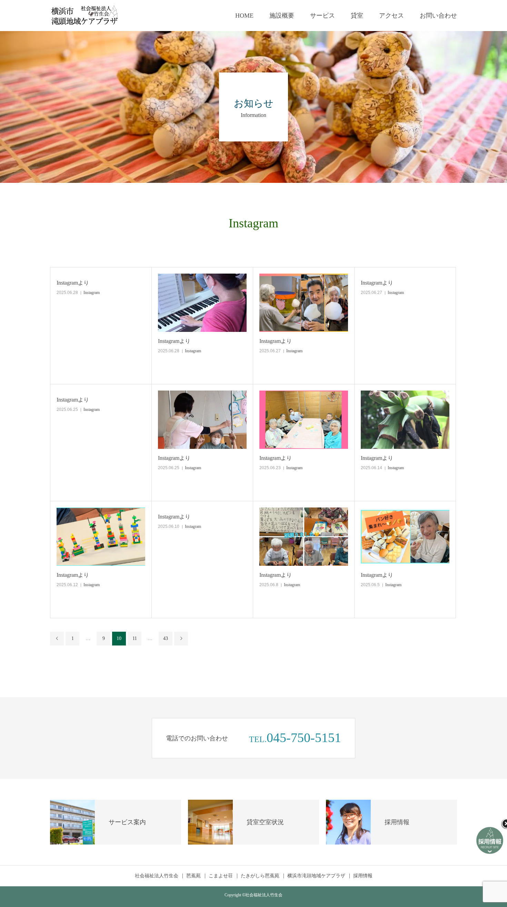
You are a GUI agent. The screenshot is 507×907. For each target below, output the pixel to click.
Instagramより (73, 283)
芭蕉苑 (193, 876)
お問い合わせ (438, 15)
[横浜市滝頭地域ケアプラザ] (84, 15)
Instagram (91, 292)
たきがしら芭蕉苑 (260, 876)
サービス (322, 15)
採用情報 (362, 876)
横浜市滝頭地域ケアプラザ (316, 876)
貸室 (357, 15)
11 (134, 638)
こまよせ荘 (221, 876)
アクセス (391, 15)
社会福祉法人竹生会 (156, 876)
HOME (244, 15)
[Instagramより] (202, 303)
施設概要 (281, 15)
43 (165, 638)
